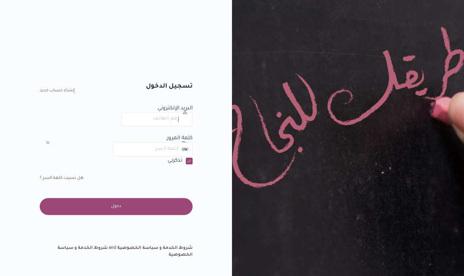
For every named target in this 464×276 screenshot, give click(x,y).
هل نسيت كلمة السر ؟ (62, 178)
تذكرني (175, 161)
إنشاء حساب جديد (57, 91)
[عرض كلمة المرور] (106, 149)
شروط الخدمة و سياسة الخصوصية (155, 248)
